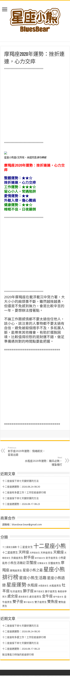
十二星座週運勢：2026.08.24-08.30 (21, 486)
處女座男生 (35, 596)
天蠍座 (58, 552)
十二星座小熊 (49, 546)
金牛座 (47, 596)
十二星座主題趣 (9, 547)
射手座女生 (40, 558)
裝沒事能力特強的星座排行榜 (18, 654)
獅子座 (28, 591)
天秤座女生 (35, 553)
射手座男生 (52, 557)
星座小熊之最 (33, 570)
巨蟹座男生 (54, 563)
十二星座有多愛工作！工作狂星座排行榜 (24, 492)
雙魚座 (52, 602)
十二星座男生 (10, 552)
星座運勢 (16, 585)
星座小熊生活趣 (32, 578)
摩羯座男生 (16, 570)
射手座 (29, 557)
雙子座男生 (41, 602)
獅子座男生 (51, 591)
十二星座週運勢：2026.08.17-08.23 (21, 504)
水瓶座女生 (43, 586)
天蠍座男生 (17, 557)
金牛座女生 (58, 597)
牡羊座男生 (16, 591)
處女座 (12, 596)
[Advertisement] (35, 106)
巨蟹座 (31, 563)
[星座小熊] (35, 18)
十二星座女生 (25, 546)
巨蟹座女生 (42, 563)
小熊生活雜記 (17, 563)
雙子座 (18, 602)
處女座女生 (23, 597)
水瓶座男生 (55, 585)
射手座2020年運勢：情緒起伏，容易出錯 (26, 451)
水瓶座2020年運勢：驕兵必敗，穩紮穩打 (43, 461)
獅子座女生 (39, 591)
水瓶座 (32, 585)
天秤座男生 (47, 552)
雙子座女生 (29, 602)
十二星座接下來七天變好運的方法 (20, 481)
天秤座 (23, 552)
